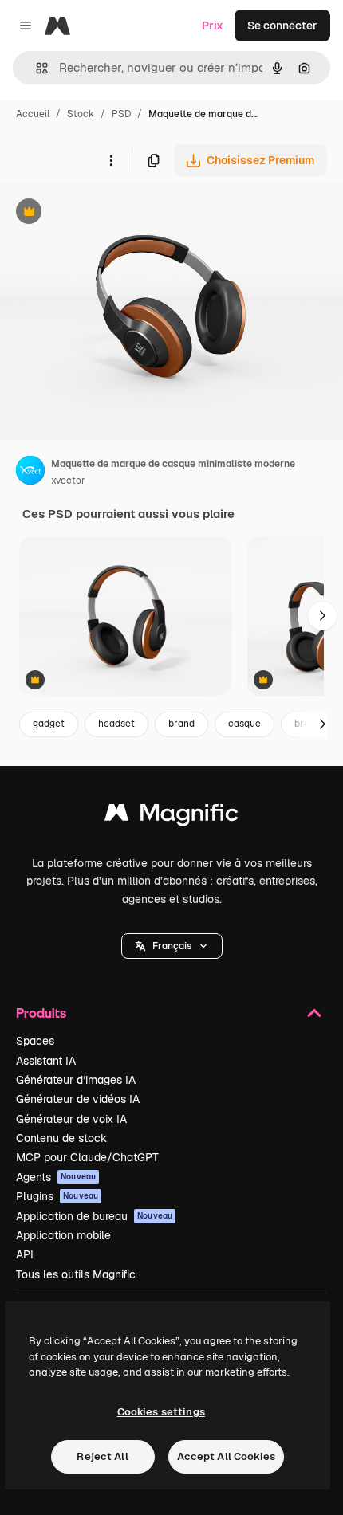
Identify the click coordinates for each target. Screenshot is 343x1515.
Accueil (32, 114)
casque (244, 723)
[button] (172, 946)
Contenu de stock (61, 1138)
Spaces (35, 1041)
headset (116, 723)
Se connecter (282, 25)
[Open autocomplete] (35, 68)
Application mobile (63, 1235)
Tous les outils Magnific (76, 1274)
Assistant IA (46, 1061)
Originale (105, 213)
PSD (121, 114)
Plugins (57, 1196)
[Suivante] (322, 616)
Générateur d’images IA (76, 1080)
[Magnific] (171, 816)
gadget (49, 723)
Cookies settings (161, 1412)
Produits (41, 1012)
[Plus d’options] (111, 160)
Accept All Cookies (226, 1456)
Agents (56, 1177)
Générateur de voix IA (71, 1119)
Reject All (102, 1456)
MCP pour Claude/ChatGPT (87, 1157)
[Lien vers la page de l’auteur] (30, 472)
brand (181, 723)
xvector (68, 480)
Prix (212, 25)
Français (171, 946)
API (25, 1254)
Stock (80, 114)
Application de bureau (94, 1216)
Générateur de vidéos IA (78, 1099)
